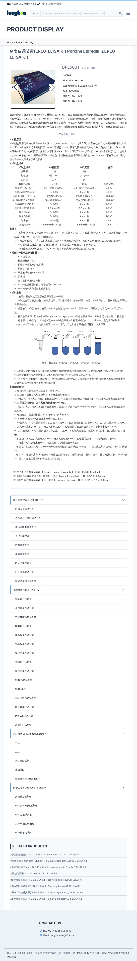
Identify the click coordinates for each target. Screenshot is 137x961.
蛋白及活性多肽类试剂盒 (28, 518)
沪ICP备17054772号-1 (85, 953)
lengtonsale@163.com (63, 935)
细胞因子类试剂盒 (24, 509)
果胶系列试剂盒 (23, 724)
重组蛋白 (20, 769)
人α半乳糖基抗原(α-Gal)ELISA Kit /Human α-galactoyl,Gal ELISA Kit (46, 898)
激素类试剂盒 (22, 554)
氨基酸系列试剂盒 (24, 643)
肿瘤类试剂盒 (22, 545)
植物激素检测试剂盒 (25, 580)
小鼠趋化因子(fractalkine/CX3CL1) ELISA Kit (33, 873)
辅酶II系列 (20, 688)
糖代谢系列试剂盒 (24, 670)
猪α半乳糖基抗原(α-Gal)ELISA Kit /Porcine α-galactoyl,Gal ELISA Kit (46, 879)
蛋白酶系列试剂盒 (24, 607)
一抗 (17, 742)
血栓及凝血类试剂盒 (25, 527)
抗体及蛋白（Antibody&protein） (31, 733)
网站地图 (11, 956)
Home (10, 42)
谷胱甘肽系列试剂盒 (25, 616)
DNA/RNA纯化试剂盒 (26, 805)
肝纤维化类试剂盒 (24, 572)
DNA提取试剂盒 (23, 814)
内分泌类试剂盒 (23, 563)
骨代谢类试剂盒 (23, 536)
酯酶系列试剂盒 (23, 625)
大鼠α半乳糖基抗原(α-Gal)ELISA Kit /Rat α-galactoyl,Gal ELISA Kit (45, 886)
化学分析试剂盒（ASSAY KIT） (29, 589)
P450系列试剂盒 (24, 715)
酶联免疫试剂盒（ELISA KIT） (29, 500)
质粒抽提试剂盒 (23, 796)
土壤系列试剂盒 (23, 661)
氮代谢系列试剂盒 (24, 652)
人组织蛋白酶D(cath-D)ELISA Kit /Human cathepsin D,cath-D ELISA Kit (48, 867)
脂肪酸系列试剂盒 (24, 634)
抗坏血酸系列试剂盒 (25, 697)
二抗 (17, 751)
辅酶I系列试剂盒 (23, 679)
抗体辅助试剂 (22, 760)
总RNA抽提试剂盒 (24, 823)
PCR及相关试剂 (23, 832)
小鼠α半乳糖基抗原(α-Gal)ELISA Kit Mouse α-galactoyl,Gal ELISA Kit (46, 892)
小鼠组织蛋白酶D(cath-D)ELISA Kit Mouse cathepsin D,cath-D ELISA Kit (48, 860)
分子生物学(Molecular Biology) (29, 787)
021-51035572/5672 (59, 930)
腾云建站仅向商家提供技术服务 (113, 953)
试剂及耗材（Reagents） (28, 778)
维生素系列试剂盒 (24, 706)
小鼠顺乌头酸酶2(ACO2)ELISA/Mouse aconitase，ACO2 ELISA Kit (45, 854)
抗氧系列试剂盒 (23, 598)
